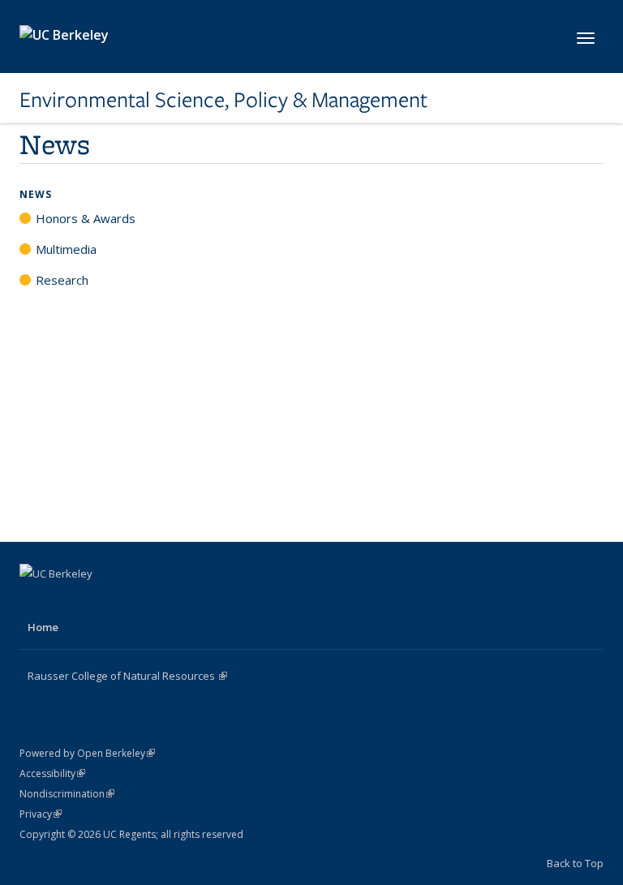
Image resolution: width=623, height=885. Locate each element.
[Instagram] (97, 601)
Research (62, 280)
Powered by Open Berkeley (87, 753)
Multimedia (66, 249)
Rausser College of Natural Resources (127, 675)
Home (43, 627)
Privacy (40, 814)
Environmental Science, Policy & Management (223, 99)
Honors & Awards (85, 218)
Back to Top (575, 863)
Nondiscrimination (66, 794)
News (35, 194)
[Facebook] (34, 601)
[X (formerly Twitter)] (65, 601)
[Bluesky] (128, 601)
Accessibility (52, 773)
